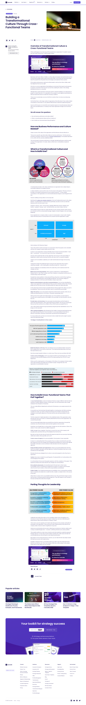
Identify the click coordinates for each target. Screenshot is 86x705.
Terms (15, 700)
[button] (17, 2)
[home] (9, 2)
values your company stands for (44, 200)
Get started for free (13, 53)
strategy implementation (55, 136)
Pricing (53, 2)
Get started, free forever (62, 69)
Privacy (18, 700)
